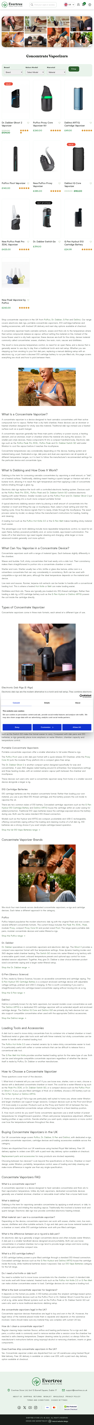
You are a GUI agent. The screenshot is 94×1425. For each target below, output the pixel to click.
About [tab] (77, 703)
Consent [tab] (16, 703)
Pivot (58, 928)
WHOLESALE (58, 1396)
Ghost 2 (78, 947)
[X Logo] (24, 1407)
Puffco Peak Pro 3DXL (27, 443)
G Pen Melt (58, 521)
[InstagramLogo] (35, 1407)
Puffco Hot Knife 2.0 (36, 521)
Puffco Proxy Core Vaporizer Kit (43, 124)
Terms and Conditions (38, 1400)
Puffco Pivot (59, 496)
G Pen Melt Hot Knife (16, 1055)
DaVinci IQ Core (29, 1010)
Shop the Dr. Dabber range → (16, 967)
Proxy (12, 928)
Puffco (47, 319)
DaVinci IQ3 (47, 1010)
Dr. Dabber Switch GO (65, 443)
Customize (45, 727)
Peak (84, 925)
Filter (73, 69)
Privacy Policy (73, 1396)
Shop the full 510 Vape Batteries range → (21, 830)
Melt (50, 586)
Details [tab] (47, 703)
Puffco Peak (45, 443)
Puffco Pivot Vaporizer (13, 183)
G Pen (66, 319)
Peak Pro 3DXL (74, 925)
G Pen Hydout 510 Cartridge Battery (74, 243)
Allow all (77, 727)
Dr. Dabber (56, 319)
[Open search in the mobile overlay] (43, 4)
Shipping (28, 1396)
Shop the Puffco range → (13, 936)
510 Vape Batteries (74, 1263)
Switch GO (45, 953)
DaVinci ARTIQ (75, 594)
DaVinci (77, 319)
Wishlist (47, 1396)
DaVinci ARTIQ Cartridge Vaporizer (74, 124)
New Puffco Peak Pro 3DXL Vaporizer (13, 243)
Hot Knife (40, 586)
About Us (17, 1396)
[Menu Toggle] (89, 4)
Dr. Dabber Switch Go (44, 241)
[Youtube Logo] (30, 1407)
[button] (28, 122)
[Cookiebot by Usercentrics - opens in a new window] (81, 696)
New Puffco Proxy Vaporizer (42, 185)
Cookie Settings (59, 1400)
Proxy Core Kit (31, 928)
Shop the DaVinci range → (14, 1018)
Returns (38, 1396)
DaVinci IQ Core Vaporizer (72, 185)
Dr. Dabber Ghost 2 (79, 496)
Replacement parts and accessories (18, 1156)
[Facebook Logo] (19, 1407)
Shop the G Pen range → (13, 993)
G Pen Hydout (58, 594)
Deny (17, 727)
